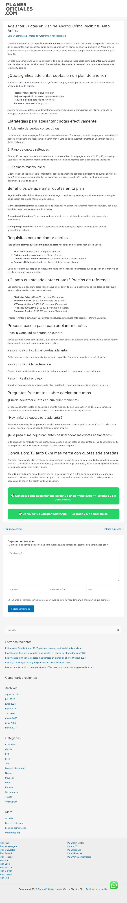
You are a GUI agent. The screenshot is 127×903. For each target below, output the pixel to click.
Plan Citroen (6, 871)
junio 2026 (10, 704)
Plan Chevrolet (7, 850)
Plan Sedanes (74, 850)
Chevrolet (10, 744)
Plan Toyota (6, 867)
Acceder (9, 818)
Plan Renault (6, 853)
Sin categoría (11, 792)
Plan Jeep (5, 864)
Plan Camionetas (75, 843)
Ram (7, 782)
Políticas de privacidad (97, 889)
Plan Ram (4, 878)
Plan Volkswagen (8, 846)
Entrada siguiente (114, 529)
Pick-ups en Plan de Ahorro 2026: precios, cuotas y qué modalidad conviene (43, 648)
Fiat (7, 754)
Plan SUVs (72, 846)
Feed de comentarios (15, 828)
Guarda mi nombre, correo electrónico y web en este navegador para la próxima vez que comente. (61, 600)
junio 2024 (10, 723)
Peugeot (9, 778)
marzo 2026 (11, 718)
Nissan (8, 773)
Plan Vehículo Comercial (79, 857)
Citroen (9, 749)
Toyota (8, 797)
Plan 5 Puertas (74, 853)
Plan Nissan (6, 874)
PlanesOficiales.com (48, 889)
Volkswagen (11, 801)
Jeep (7, 763)
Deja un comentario (17, 36)
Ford (7, 759)
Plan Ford (4, 860)
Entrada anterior (12, 529)
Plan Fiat (4, 843)
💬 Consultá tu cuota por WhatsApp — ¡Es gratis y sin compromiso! (64, 513)
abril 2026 (10, 713)
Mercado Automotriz (39, 36)
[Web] (102, 590)
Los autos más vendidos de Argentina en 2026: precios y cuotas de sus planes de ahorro (49, 667)
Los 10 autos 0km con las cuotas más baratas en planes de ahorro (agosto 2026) (45, 653)
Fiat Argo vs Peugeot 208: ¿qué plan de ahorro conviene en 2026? (38, 662)
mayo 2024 (11, 727)
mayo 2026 (11, 708)
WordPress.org (12, 832)
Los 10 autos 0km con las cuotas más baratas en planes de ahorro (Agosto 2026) (46, 658)
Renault (9, 787)
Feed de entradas (14, 823)
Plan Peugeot (6, 857)
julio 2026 (10, 699)
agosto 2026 (11, 694)
